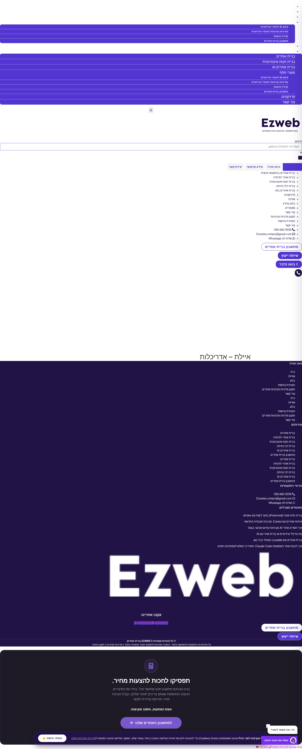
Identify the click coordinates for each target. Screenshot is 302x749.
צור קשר (289, 102)
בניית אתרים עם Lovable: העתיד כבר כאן (278, 540)
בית (293, 371)
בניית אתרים (284, 6)
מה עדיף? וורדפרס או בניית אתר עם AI (279, 533)
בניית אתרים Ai (282, 17)
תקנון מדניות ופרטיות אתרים (278, 389)
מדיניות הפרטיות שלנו (83, 738)
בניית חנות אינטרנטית (277, 11)
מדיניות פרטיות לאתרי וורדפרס (270, 31)
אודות (291, 376)
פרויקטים (286, 46)
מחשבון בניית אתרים (276, 41)
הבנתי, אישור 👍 (52, 738)
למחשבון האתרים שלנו (153, 723)
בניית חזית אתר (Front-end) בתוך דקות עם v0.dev (272, 515)
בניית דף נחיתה (286, 446)
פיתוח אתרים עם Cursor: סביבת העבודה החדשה (273, 521)
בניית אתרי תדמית (284, 437)
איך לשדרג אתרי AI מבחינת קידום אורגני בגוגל (275, 527)
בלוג (292, 380)
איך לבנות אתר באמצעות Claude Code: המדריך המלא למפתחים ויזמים (260, 546)
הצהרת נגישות (286, 384)
